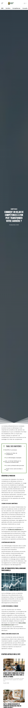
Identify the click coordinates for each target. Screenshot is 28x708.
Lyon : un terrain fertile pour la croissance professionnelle (13, 461)
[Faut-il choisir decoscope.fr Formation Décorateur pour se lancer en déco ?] (14, 696)
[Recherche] (21, 3)
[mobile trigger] (2, 3)
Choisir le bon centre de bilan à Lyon (14, 469)
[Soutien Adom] (10, 3)
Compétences (14, 209)
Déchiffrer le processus (11, 449)
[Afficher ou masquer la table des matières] (23, 446)
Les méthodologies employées (13, 457)
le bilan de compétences (15, 529)
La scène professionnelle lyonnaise (15, 465)
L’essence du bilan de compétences (11, 454)
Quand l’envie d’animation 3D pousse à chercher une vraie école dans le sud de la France (13, 675)
